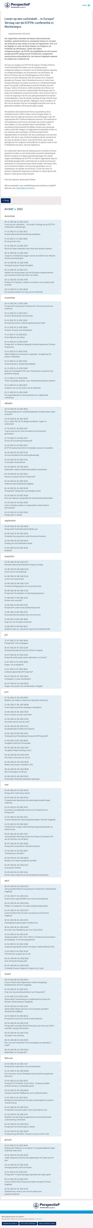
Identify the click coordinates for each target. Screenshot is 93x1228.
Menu (84, 5)
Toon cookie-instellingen (28, 1223)
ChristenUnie (17, 5)
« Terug (6, 200)
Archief (9, 209)
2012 (20, 209)
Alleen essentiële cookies (47, 1223)
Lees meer (38, 1219)
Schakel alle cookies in (10, 1223)
